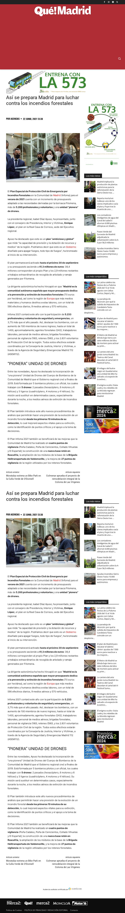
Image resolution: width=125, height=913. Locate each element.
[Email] (51, 125)
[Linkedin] (44, 125)
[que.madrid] (62, 11)
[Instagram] (109, 2)
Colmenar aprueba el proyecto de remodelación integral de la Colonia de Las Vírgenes (63, 478)
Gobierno (71, 246)
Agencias (15, 119)
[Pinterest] (23, 125)
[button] (119, 58)
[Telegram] (113, 2)
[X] (117, 2)
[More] (58, 125)
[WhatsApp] (30, 125)
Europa (51, 298)
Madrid (57, 195)
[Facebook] (104, 2)
